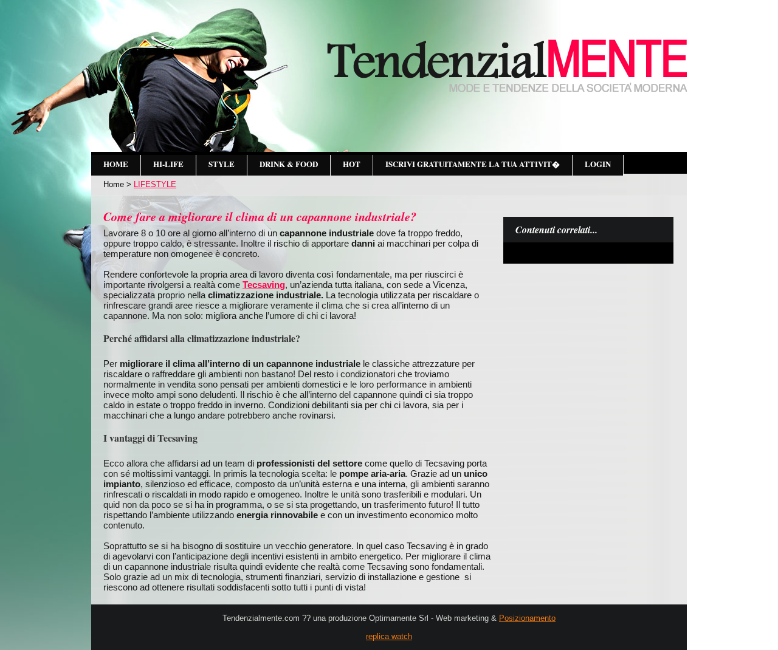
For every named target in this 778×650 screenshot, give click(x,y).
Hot (351, 163)
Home (115, 163)
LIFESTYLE (155, 184)
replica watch (389, 636)
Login (598, 163)
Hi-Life (168, 163)
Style (221, 163)
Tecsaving (264, 284)
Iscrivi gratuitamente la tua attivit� (472, 163)
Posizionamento (527, 618)
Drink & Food (289, 163)
